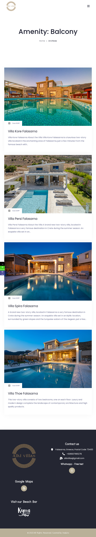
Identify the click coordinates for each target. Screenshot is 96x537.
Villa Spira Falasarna (23, 306)
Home (42, 40)
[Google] (24, 488)
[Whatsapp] (72, 471)
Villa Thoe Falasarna (23, 393)
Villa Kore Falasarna (22, 131)
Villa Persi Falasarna (22, 219)
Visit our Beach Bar (24, 501)
